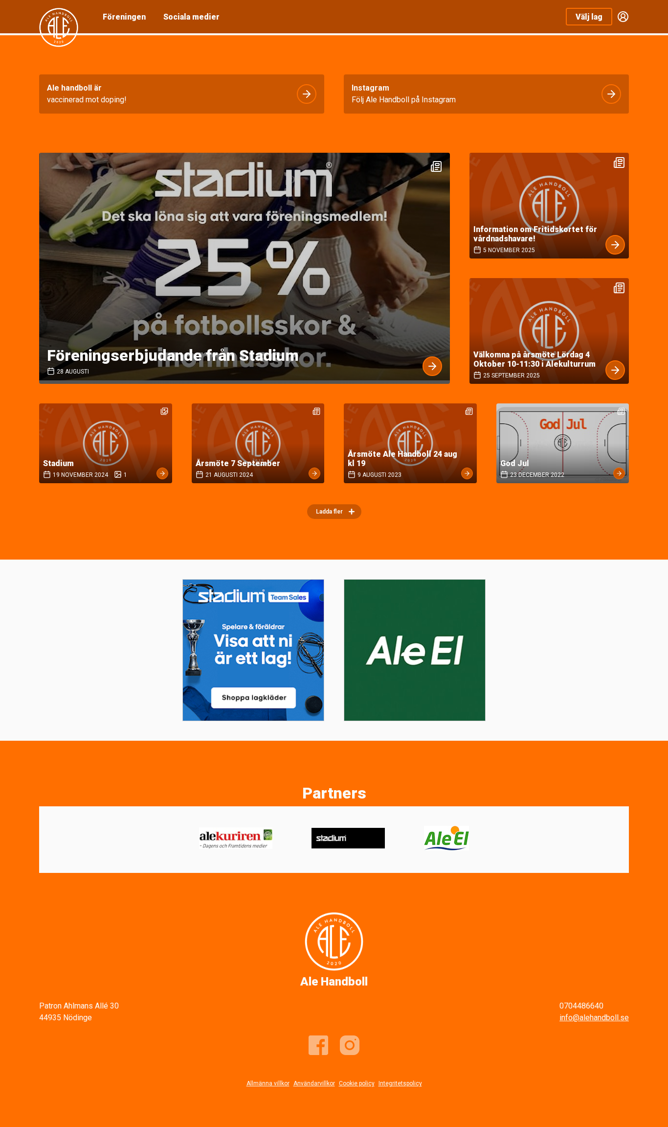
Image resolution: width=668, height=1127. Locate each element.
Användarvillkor (314, 1083)
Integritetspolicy (400, 1083)
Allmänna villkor (267, 1083)
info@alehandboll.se (594, 1017)
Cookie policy (357, 1083)
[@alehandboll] (349, 1045)
